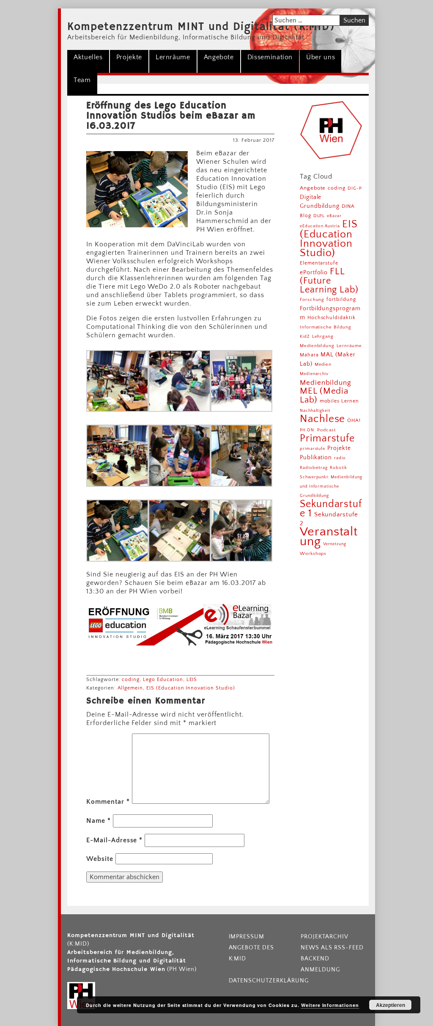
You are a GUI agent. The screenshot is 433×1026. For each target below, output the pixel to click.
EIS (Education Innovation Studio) (190, 688)
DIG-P (355, 188)
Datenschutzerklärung (263, 980)
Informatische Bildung (325, 327)
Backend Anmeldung (320, 964)
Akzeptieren (390, 1005)
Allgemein (130, 688)
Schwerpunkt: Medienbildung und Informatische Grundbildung (331, 486)
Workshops (313, 553)
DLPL (319, 215)
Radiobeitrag (314, 467)
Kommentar (108, 801)
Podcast (326, 430)
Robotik (338, 467)
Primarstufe (327, 438)
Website (99, 859)
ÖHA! (354, 420)
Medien (323, 364)
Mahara (309, 355)
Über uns (320, 57)
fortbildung (341, 299)
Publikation (316, 457)
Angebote (219, 57)
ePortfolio (314, 272)
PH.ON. (307, 430)
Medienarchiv (314, 374)
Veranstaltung (329, 537)
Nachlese (322, 419)
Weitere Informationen (330, 1005)
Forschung (312, 299)
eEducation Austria (320, 226)
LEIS (191, 679)
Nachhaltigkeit (315, 410)
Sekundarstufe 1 (331, 509)
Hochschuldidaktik (331, 317)
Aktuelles (88, 57)
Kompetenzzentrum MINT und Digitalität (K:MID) (201, 27)
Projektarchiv (324, 936)
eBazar (334, 215)
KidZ (305, 336)
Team (82, 80)
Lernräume (173, 57)
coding (131, 679)
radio (340, 458)
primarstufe (313, 448)
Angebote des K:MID (251, 953)
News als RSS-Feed (332, 947)
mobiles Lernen (339, 401)
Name (98, 821)
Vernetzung (335, 544)
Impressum (247, 936)
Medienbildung (325, 382)
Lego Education (163, 679)
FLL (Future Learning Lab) (329, 280)
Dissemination (270, 57)
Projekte (129, 57)
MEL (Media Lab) (324, 395)
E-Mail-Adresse (114, 840)
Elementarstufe (319, 263)
